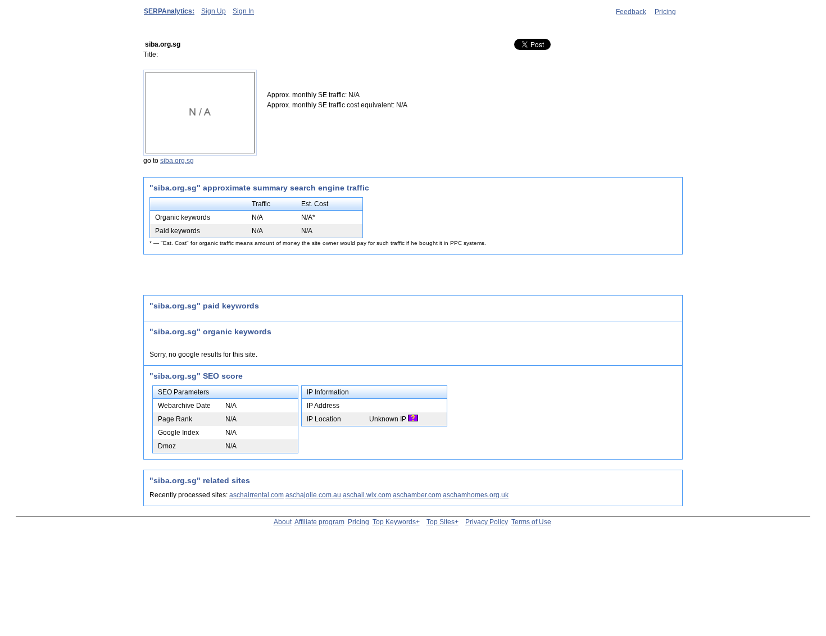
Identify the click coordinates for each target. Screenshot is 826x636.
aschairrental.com (256, 495)
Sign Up (213, 11)
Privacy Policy (486, 522)
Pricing (665, 12)
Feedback (631, 12)
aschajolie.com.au (313, 495)
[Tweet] (545, 45)
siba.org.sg (177, 161)
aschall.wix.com (367, 495)
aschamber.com (417, 495)
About (283, 522)
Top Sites (440, 522)
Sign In (243, 11)
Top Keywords (394, 522)
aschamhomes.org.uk (476, 495)
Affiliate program (319, 522)
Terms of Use (531, 522)
